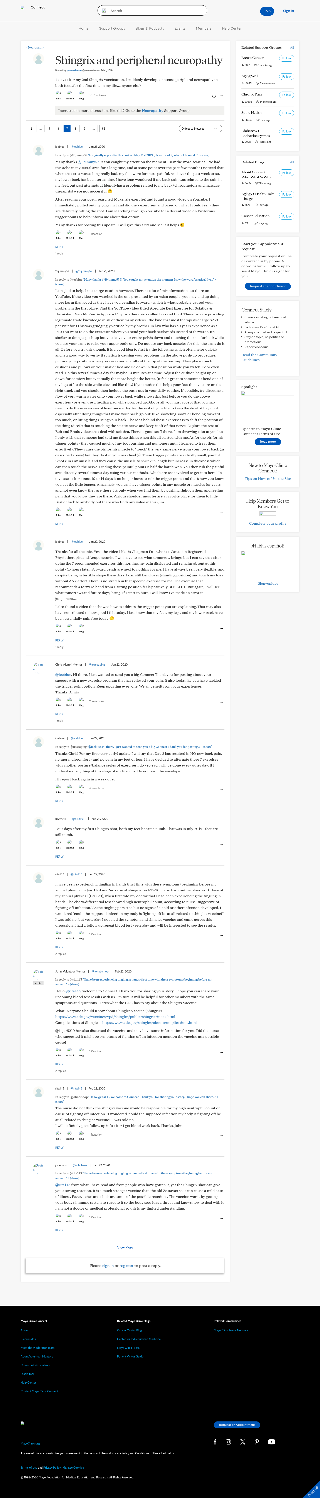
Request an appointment (268, 286)
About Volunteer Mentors (37, 1356)
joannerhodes (83, 70)
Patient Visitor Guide (130, 1356)
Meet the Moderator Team (38, 1347)
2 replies (60, 954)
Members (204, 28)
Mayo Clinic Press (128, 1347)
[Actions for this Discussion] (220, 96)
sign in (108, 1265)
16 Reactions (97, 95)
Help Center (232, 28)
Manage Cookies (73, 1467)
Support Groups (112, 28)
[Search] (102, 10)
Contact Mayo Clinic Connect (39, 1391)
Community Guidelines (35, 1365)
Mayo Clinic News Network (231, 1330)
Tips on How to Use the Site (268, 478)
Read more (268, 441)
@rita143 (76, 874)
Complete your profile (267, 523)
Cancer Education (255, 215)
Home (84, 28)
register (126, 1265)
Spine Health (251, 112)
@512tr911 (78, 818)
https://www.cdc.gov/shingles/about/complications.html (149, 1022)
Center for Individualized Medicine (139, 1339)
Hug (81, 98)
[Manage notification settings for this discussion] (213, 95)
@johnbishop (100, 971)
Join (267, 10)
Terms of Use (29, 1467)
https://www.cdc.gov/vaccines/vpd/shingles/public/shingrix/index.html (115, 1016)
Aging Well (249, 76)
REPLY (59, 247)
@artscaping (97, 664)
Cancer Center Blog (129, 1330)
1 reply (59, 253)
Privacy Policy (52, 1467)
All (292, 47)
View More (125, 1247)
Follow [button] (286, 58)
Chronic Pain (251, 94)
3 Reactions (96, 788)
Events (180, 28)
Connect (37, 7)
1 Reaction (95, 234)
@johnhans (80, 1165)
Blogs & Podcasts (150, 28)
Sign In (288, 10)
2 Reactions (96, 701)
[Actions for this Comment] (220, 235)
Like (58, 98)
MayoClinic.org (30, 1443)
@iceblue (77, 146)
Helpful (70, 98)
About (25, 1330)
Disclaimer (27, 1374)
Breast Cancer (252, 57)
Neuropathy (35, 47)
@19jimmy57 (88, 161)
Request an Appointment (237, 1425)
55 (103, 128)
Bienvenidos (268, 583)
